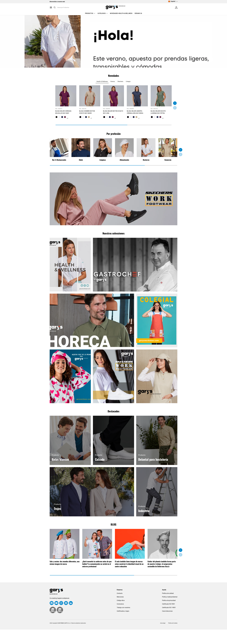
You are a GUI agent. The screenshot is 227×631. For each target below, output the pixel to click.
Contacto (119, 593)
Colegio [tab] (128, 81)
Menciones (120, 597)
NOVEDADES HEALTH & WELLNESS (121, 13)
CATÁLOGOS (102, 13)
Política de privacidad (169, 600)
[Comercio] (168, 147)
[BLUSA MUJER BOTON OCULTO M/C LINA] (113, 95)
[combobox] (71, 7)
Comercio (167, 159)
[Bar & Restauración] (59, 147)
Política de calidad (168, 593)
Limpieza (102, 159)
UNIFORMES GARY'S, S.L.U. (64, 623)
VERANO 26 (138, 13)
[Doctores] (146, 147)
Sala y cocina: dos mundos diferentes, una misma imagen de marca (64, 562)
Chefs (81, 159)
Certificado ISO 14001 (169, 607)
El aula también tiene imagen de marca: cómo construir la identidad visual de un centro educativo (129, 564)
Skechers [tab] (120, 81)
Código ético (121, 600)
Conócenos (120, 604)
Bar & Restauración (59, 159)
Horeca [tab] (112, 81)
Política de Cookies (172, 623)
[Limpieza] (102, 147)
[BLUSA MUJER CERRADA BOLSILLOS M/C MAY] (65, 95)
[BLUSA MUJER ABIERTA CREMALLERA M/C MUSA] (137, 95)
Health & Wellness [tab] (102, 81)
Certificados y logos (123, 611)
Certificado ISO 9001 (168, 604)
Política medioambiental (169, 597)
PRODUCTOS (89, 13)
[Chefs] (80, 147)
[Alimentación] (124, 147)
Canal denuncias (167, 611)
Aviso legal (162, 623)
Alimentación (124, 159)
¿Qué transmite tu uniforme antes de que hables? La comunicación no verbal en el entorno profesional (97, 564)
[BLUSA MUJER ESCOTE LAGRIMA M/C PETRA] (161, 95)
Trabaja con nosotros (123, 607)
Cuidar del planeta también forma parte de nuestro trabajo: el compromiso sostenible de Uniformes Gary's (162, 564)
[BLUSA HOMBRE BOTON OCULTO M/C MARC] (89, 95)
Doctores (146, 159)
